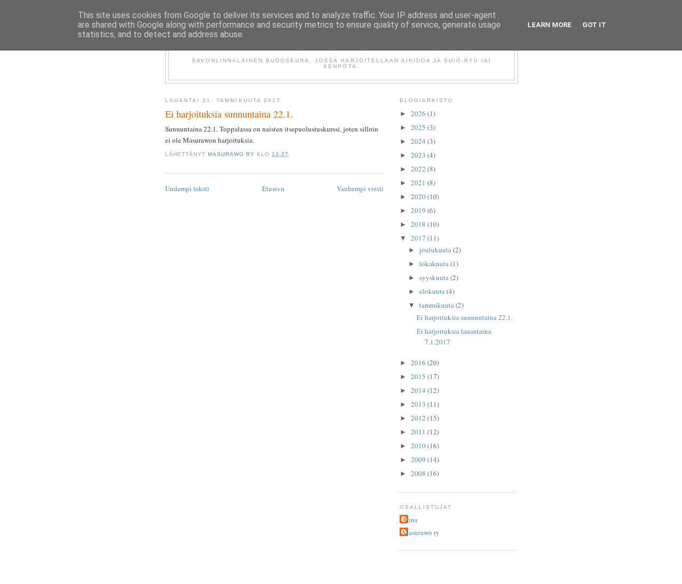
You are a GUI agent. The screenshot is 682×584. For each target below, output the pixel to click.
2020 (419, 196)
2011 (419, 432)
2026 (419, 113)
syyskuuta (434, 277)
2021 (419, 182)
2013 (419, 404)
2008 (419, 473)
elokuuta (432, 291)
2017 (419, 238)
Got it (594, 25)
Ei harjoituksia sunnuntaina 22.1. (465, 317)
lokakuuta (434, 263)
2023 (419, 155)
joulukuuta (436, 249)
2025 (419, 127)
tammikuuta (437, 305)
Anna (410, 519)
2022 (419, 169)
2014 (419, 390)
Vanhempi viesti (360, 188)
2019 (419, 210)
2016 (419, 362)
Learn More (549, 25)
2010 (419, 445)
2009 (419, 459)
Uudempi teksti (187, 188)
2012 (419, 418)
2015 (419, 376)
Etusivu (273, 188)
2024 (419, 141)
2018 (419, 224)
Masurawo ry (421, 532)
